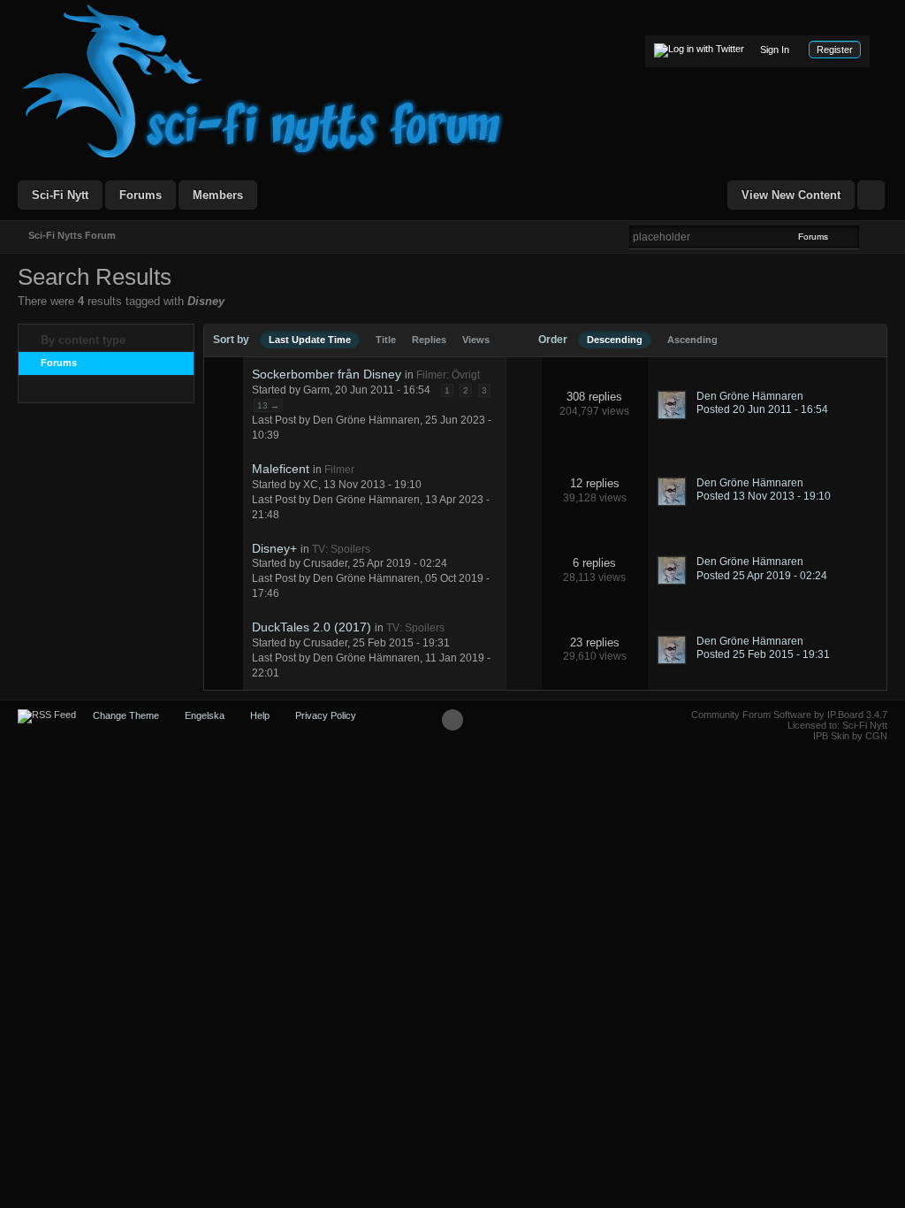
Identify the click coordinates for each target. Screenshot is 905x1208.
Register (835, 49)
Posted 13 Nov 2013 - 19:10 (763, 496)
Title (386, 339)
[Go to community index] (263, 80)
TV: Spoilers (341, 549)
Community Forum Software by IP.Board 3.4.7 (789, 714)
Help (260, 715)
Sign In (774, 49)
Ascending (692, 339)
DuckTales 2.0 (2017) (311, 627)
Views (476, 339)
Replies (429, 339)
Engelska (204, 715)
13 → (268, 405)
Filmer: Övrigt (448, 375)
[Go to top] (452, 719)
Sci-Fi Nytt (60, 195)
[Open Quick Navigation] (871, 195)
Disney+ (274, 548)
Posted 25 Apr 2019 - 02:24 (761, 576)
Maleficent (280, 469)
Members (218, 195)
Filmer (339, 469)
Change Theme (126, 715)
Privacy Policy (325, 715)
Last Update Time (310, 339)
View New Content (790, 195)
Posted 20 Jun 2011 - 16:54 (762, 409)
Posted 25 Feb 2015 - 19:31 (763, 654)
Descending (615, 339)
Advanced (870, 236)
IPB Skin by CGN (850, 735)
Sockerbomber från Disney (326, 374)
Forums (140, 195)
